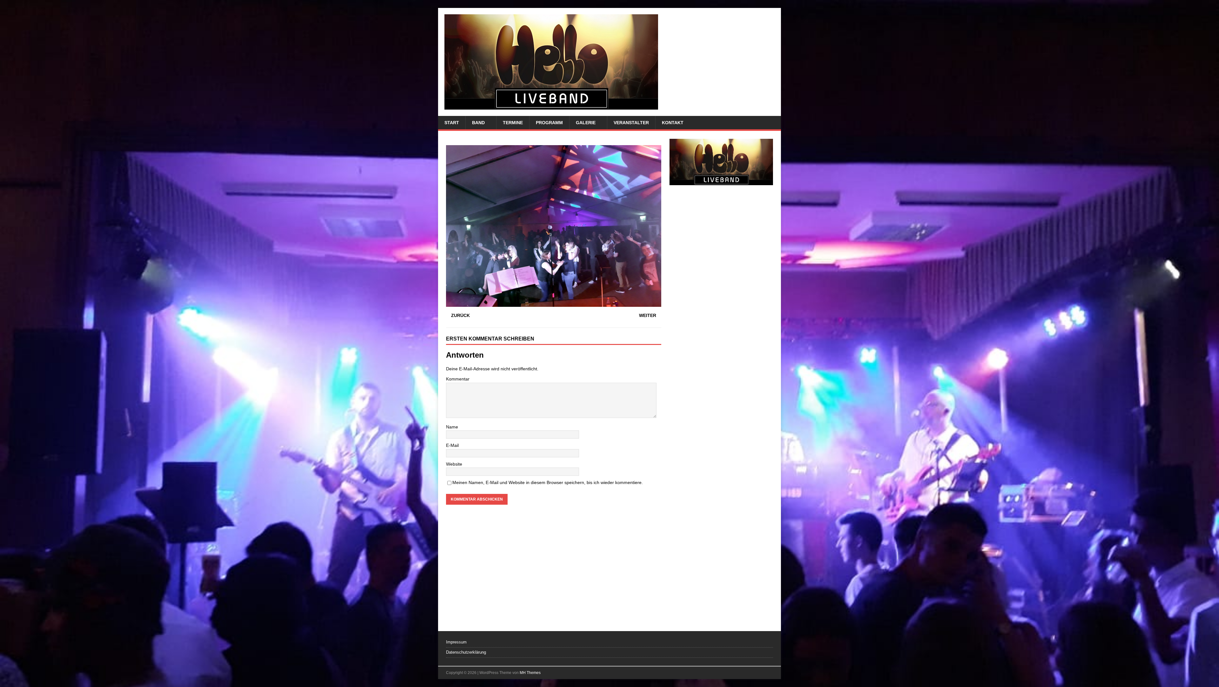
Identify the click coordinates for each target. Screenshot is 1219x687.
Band (478, 122)
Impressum (456, 642)
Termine (513, 122)
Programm (549, 122)
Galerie (586, 122)
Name (452, 426)
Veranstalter (631, 122)
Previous (677, 375)
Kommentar (458, 378)
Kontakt (672, 122)
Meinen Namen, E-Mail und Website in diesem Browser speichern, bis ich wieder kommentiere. (547, 482)
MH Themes (530, 672)
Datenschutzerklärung (466, 652)
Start (451, 122)
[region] (721, 377)
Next (765, 375)
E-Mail (452, 445)
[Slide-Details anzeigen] (721, 377)
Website (454, 464)
